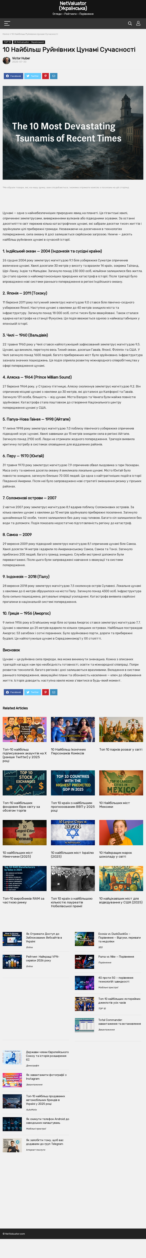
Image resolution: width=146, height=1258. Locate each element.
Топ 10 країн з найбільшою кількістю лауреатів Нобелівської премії (72, 902)
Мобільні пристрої (36, 1128)
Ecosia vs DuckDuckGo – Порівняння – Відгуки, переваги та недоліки (119, 937)
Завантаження (34, 1084)
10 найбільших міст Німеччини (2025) (18, 854)
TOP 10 (7, 42)
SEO (100, 947)
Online (29, 947)
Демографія (32, 1065)
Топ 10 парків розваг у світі (120, 749)
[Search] (130, 24)
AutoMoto (31, 1109)
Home (6, 34)
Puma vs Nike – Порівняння (116, 956)
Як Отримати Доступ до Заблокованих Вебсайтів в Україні (44, 937)
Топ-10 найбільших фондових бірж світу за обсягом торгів (21, 806)
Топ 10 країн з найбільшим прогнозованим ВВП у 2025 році (73, 806)
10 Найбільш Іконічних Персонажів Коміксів (68, 751)
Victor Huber (21, 58)
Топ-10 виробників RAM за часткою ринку (23, 900)
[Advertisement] (73, 197)
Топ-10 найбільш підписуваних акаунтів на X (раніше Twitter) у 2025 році (25, 755)
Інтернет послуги (35, 1149)
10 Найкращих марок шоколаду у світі (115, 854)
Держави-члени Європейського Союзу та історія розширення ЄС (47, 1055)
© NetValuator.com (14, 1233)
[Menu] (7, 24)
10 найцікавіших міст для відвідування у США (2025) (121, 900)
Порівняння (104, 962)
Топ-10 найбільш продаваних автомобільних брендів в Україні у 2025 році (45, 1100)
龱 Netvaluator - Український (29, 42)
